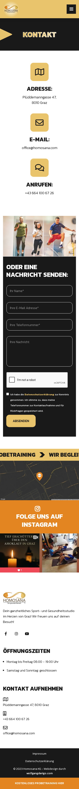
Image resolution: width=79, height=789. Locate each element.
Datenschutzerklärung (39, 761)
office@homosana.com (39, 147)
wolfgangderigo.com (39, 773)
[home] (24, 9)
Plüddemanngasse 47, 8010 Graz (26, 704)
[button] (71, 9)
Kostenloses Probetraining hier (39, 783)
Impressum (39, 754)
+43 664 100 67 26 (39, 193)
